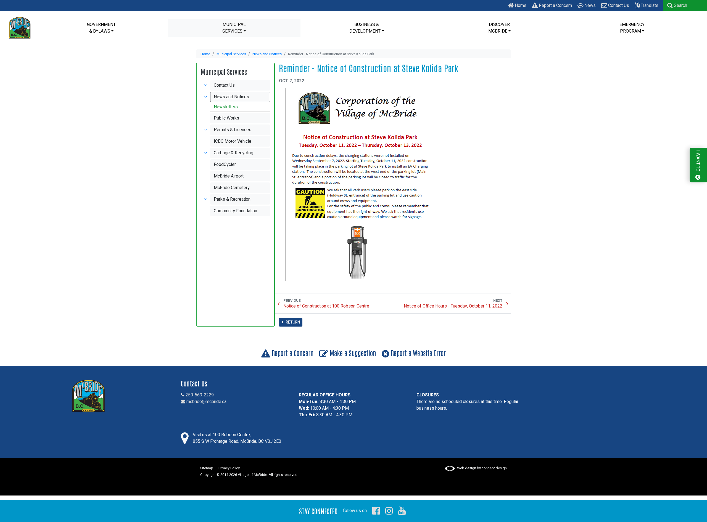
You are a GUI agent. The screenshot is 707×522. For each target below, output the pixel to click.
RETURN (292, 322)
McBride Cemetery (232, 187)
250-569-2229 (199, 395)
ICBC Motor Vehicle (232, 141)
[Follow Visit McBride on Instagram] (389, 510)
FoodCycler (225, 164)
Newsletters (226, 107)
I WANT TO (698, 161)
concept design (494, 468)
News (589, 5)
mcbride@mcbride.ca (205, 401)
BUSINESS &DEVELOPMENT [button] (365, 28)
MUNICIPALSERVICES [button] (234, 28)
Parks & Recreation (232, 199)
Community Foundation (235, 211)
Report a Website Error (417, 352)
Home (520, 5)
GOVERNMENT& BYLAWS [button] (101, 28)
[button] (677, 5)
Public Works (226, 118)
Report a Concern (555, 5)
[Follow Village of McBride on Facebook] (376, 510)
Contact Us (618, 5)
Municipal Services (231, 54)
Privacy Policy (229, 468)
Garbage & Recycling (233, 153)
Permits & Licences (232, 129)
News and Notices (267, 54)
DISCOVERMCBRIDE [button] (499, 28)
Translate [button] (649, 5)
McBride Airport (229, 176)
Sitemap (206, 468)
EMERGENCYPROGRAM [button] (632, 28)
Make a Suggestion (352, 352)
